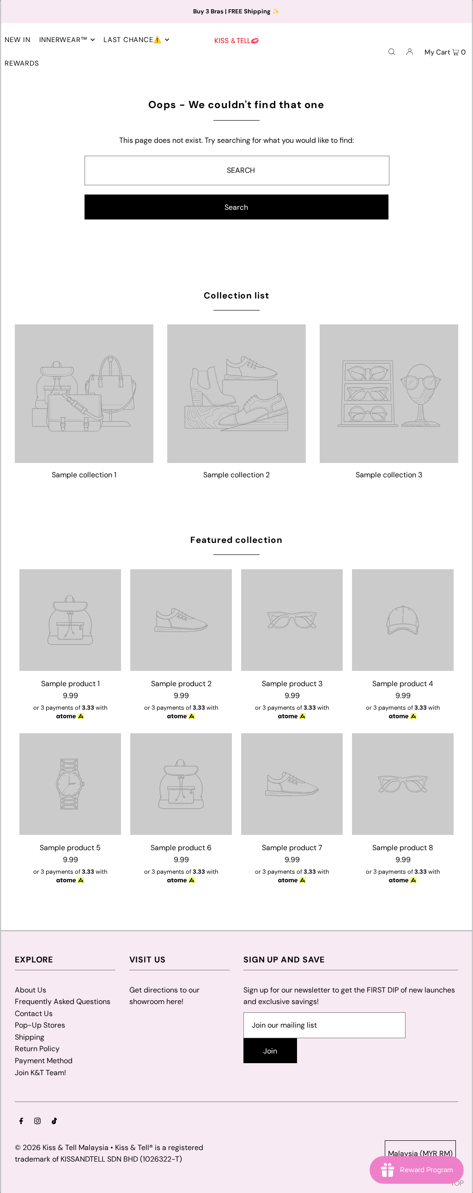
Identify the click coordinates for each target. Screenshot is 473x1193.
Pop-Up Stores (40, 1025)
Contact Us (34, 1013)
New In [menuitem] (17, 39)
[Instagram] (37, 1122)
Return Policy (37, 1048)
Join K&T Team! (40, 1072)
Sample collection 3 (389, 475)
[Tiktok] (54, 1122)
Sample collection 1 (84, 475)
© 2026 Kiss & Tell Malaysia (62, 1147)
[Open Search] (392, 51)
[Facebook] (21, 1122)
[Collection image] (84, 459)
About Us (30, 990)
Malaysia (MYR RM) (420, 1153)
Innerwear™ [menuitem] (63, 39)
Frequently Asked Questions (62, 1001)
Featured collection (236, 540)
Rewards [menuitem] (22, 63)
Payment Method (44, 1060)
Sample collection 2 (236, 475)
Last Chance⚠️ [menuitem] (132, 39)
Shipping (29, 1037)
